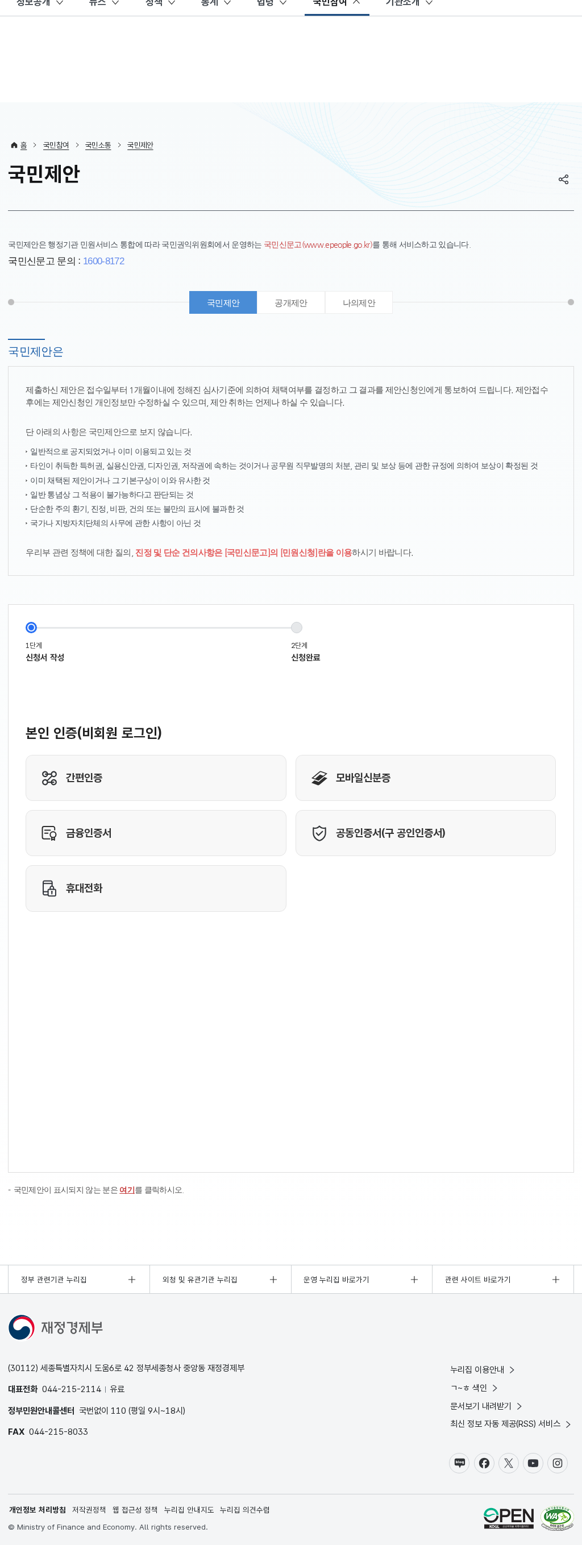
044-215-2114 (71, 1389)
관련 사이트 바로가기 (478, 1279)
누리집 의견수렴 (245, 1509)
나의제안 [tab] (359, 303)
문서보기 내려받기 (481, 1406)
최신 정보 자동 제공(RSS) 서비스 (505, 1423)
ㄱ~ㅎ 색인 (468, 1387)
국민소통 (98, 144)
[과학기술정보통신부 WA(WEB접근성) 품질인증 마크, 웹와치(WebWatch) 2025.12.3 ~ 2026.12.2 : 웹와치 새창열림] (557, 1520)
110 (118, 1410)
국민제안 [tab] (223, 303)
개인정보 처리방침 (37, 1509)
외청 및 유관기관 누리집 (200, 1279)
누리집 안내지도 (189, 1509)
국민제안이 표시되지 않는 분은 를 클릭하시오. (99, 1190)
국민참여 (56, 144)
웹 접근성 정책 (135, 1509)
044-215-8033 (58, 1431)
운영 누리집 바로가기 (336, 1279)
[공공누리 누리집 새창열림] (508, 1519)
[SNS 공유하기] (564, 179)
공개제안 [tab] (291, 303)
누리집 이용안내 (477, 1369)
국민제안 (140, 144)
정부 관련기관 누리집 (54, 1279)
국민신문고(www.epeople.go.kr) (318, 244)
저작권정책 (89, 1509)
